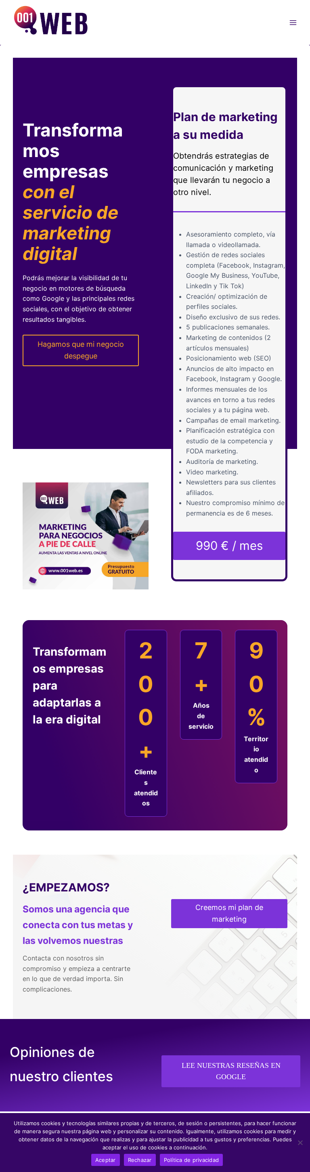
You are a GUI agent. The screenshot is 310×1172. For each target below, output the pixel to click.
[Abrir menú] (292, 22)
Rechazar (140, 1160)
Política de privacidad (191, 1160)
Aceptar (105, 1160)
